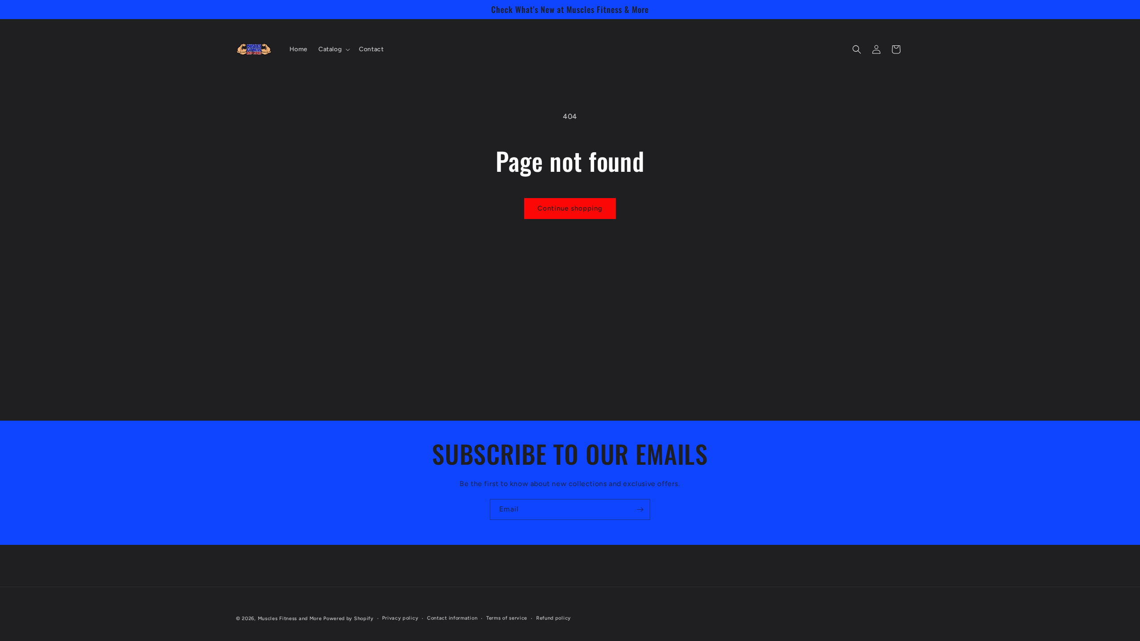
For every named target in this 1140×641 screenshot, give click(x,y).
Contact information (452, 618)
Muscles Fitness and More (290, 618)
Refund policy (553, 618)
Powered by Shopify (348, 618)
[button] (333, 49)
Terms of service (506, 618)
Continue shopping (570, 208)
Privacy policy (400, 618)
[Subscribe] (640, 509)
